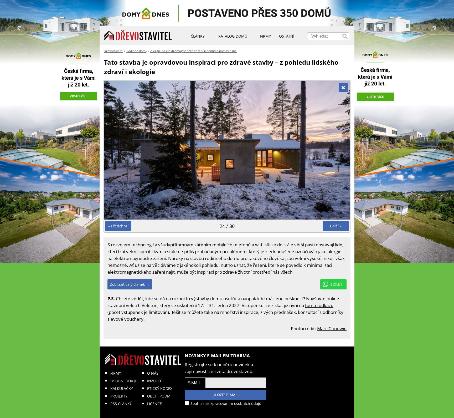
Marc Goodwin (332, 328)
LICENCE (154, 403)
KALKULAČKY (121, 388)
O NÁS (152, 373)
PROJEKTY (118, 396)
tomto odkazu (319, 305)
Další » (336, 225)
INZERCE (154, 380)
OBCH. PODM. (159, 396)
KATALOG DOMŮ (232, 36)
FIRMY (115, 373)
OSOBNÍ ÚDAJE (123, 380)
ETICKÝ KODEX (159, 388)
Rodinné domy (136, 51)
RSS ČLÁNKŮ (121, 403)
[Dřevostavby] (138, 35)
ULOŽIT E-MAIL (225, 394)
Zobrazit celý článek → (129, 284)
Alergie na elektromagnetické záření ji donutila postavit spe (193, 51)
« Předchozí (118, 225)
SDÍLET (336, 284)
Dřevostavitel (113, 51)
